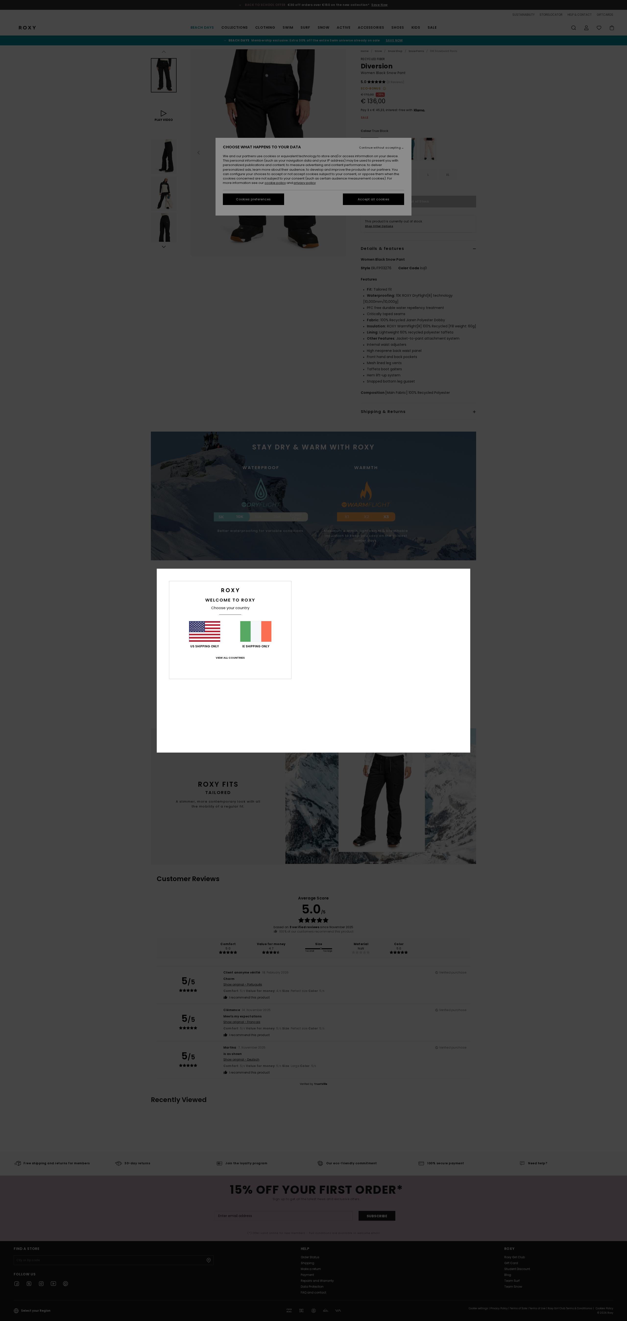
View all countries (230, 658)
